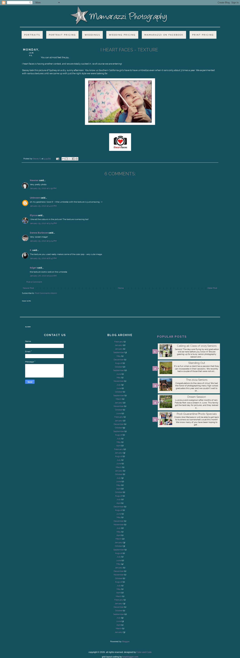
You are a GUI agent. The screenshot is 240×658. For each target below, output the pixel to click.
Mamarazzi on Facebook (163, 35)
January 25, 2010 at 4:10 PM (43, 206)
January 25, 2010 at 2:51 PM (43, 188)
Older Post (212, 288)
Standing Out (196, 363)
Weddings (92, 35)
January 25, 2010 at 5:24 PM (43, 241)
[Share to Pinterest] (76, 159)
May (119, 356)
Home (121, 288)
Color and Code (144, 652)
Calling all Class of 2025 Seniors (196, 345)
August (118, 363)
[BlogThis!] (66, 159)
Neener (34, 180)
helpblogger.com (130, 657)
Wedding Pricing (122, 35)
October (118, 367)
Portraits (32, 35)
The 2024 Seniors (196, 379)
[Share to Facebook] (73, 159)
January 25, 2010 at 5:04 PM (43, 223)
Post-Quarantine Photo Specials (197, 414)
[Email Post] (57, 159)
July (118, 385)
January (118, 345)
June (118, 374)
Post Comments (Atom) (46, 293)
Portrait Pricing (62, 35)
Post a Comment (34, 282)
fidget (33, 268)
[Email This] (63, 159)
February (118, 341)
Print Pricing (203, 35)
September (118, 352)
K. (31, 250)
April (118, 445)
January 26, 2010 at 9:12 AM (43, 275)
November (119, 381)
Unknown (35, 198)
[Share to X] (70, 159)
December (119, 359)
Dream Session (196, 396)
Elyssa (33, 215)
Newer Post (28, 288)
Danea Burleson (39, 233)
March (119, 399)
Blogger (125, 641)
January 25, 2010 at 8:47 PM (43, 258)
